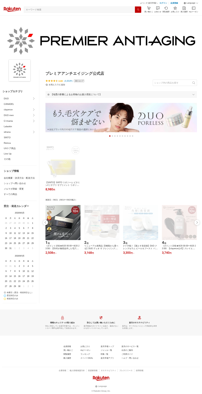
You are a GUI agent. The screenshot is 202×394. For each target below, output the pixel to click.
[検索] (138, 9)
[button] (191, 3)
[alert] (121, 94)
